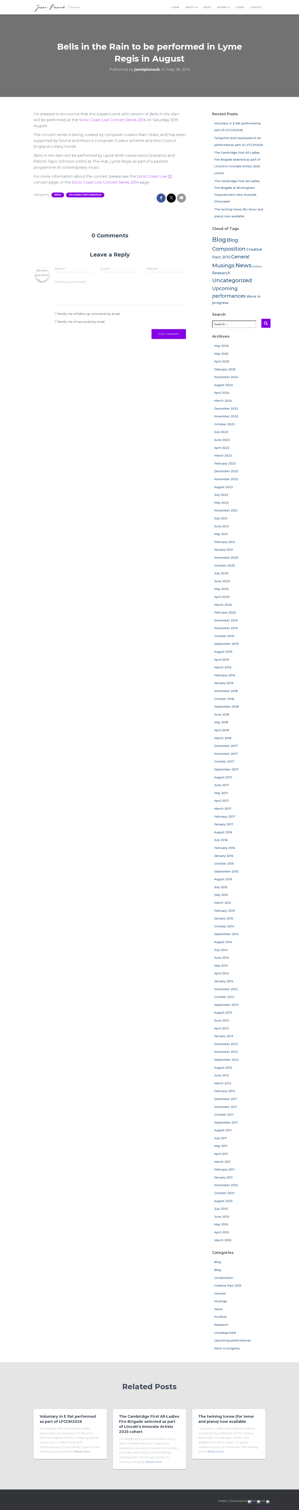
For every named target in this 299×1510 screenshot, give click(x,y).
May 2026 (221, 346)
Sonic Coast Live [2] (154, 176)
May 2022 (221, 503)
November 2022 (226, 479)
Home (175, 7)
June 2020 (222, 581)
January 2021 (223, 550)
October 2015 (224, 863)
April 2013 (221, 1028)
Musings (223, 265)
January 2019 (223, 683)
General (240, 257)
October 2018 (224, 699)
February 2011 (224, 1169)
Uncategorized (232, 280)
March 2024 (223, 401)
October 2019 (224, 636)
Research (221, 273)
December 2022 (226, 471)
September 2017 (226, 769)
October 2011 (224, 1114)
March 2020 (223, 605)
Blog (219, 239)
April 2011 (221, 1154)
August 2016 (223, 832)
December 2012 (226, 1044)
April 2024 (221, 393)
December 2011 (225, 1099)
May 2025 (221, 354)
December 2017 (226, 746)
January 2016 (223, 856)
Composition (229, 249)
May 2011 (220, 1146)
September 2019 (226, 644)
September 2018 (226, 706)
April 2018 (221, 730)
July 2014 (221, 950)
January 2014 (223, 981)
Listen (240, 7)
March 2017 (222, 808)
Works (222, 7)
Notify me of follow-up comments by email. (89, 314)
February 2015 (224, 911)
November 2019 (226, 628)
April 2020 (222, 597)
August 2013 (223, 1012)
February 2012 (224, 1091)
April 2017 (221, 801)
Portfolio (257, 266)
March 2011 (222, 1162)
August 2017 (223, 777)
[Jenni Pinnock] (57, 7)
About (190, 7)
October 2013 (224, 997)
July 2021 (221, 518)
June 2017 (221, 785)
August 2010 (223, 1201)
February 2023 (225, 463)
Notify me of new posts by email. (81, 322)
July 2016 (221, 840)
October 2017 (224, 761)
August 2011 (223, 1130)
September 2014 (226, 934)
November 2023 (226, 416)
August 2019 (223, 652)
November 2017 (226, 754)
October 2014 (224, 926)
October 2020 (224, 565)
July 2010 (221, 1209)
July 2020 (221, 573)
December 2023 (226, 408)
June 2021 (221, 526)
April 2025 (221, 361)
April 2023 (221, 448)
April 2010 (221, 1232)
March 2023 (223, 455)
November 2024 (226, 377)
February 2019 (224, 675)
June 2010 (221, 1216)
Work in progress (227, 1348)
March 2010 (222, 1240)
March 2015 (222, 903)
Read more (82, 1451)
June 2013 (221, 1020)
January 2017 (223, 824)
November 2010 (226, 1185)
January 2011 (223, 1177)
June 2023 (222, 440)
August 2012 (223, 1067)
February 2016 (224, 848)
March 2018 (222, 738)
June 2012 (221, 1075)
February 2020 (225, 612)
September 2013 (226, 1005)
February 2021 (224, 542)
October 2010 (224, 1193)
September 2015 (226, 871)
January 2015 (223, 918)
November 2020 (226, 557)
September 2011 (226, 1122)
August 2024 (223, 385)
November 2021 (226, 510)
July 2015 (220, 887)
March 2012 (222, 1083)
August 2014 (223, 942)
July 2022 (221, 495)
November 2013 (226, 989)
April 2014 (221, 973)
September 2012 (226, 1060)
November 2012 (226, 1052)
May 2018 (221, 722)
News (207, 7)
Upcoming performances (85, 195)
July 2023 (221, 432)
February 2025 (225, 369)
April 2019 (221, 659)
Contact (256, 7)
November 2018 (226, 691)
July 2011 (220, 1138)
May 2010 (221, 1224)
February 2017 (224, 816)
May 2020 (221, 589)
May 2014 (221, 965)
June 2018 (221, 714)
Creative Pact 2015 (227, 1285)
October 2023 (224, 424)
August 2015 (223, 879)
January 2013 (223, 1036)
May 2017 (221, 793)
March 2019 (222, 667)
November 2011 (225, 1107)
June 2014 (221, 958)
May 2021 (221, 534)
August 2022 (223, 487)
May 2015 (221, 895)
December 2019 (226, 620)
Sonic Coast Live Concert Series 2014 (112, 120)
